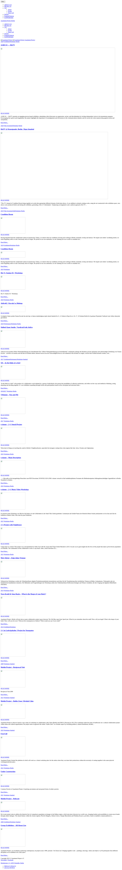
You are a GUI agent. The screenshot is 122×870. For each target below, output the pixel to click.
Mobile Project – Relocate (10, 799)
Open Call (11, 13)
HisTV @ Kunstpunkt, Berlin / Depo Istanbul (17, 129)
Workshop (13, 41)
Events (10, 11)
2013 (2, 697)
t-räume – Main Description (11, 458)
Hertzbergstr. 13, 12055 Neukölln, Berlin (12, 863)
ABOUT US (8, 5)
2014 (2, 590)
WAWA (6, 14)
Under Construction (8, 771)
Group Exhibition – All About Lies (13, 825)
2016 (2, 391)
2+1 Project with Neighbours (11, 525)
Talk (14, 211)
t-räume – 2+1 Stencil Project (11, 424)
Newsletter (4, 860)
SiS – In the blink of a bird (10, 363)
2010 (2, 730)
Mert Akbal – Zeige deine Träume (13, 558)
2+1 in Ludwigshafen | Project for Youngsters (17, 630)
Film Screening (8, 125)
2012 (2, 768)
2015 (2, 521)
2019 (2, 211)
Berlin (17, 41)
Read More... (4, 122)
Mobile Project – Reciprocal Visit (13, 667)
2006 (2, 822)
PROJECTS (7, 6)
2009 (2, 664)
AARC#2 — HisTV (8, 45)
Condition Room (7, 214)
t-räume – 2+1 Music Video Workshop (15, 489)
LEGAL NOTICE (9, 867)
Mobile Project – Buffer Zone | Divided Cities (17, 701)
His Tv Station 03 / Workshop (12, 273)
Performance (7, 324)
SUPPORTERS (8, 17)
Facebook (10, 860)
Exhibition (7, 41)
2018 (2, 300)
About (9, 9)
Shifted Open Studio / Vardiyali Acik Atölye (17, 327)
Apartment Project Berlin (8, 20)
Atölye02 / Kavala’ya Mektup (12, 303)
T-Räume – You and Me (9, 395)
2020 (2, 41)
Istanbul (25, 359)
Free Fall (4, 734)
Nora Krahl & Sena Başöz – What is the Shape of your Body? (23, 594)
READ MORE (5, 113)
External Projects (9, 16)
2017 (2, 359)
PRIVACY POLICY (10, 866)
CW (5, 8)
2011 (2, 795)
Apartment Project (30, 40)
